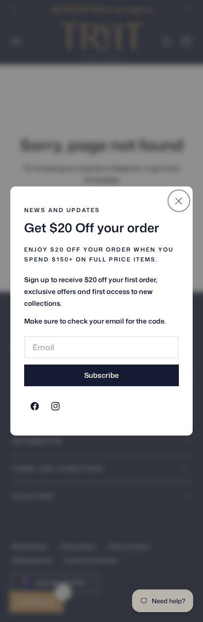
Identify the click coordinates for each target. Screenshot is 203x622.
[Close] (178, 200)
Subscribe (101, 375)
